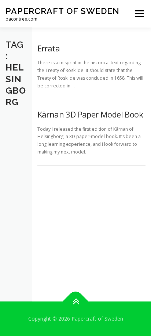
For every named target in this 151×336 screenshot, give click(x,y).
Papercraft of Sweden (62, 11)
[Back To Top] (76, 302)
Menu (139, 14)
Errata (48, 48)
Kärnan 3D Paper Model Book (90, 114)
